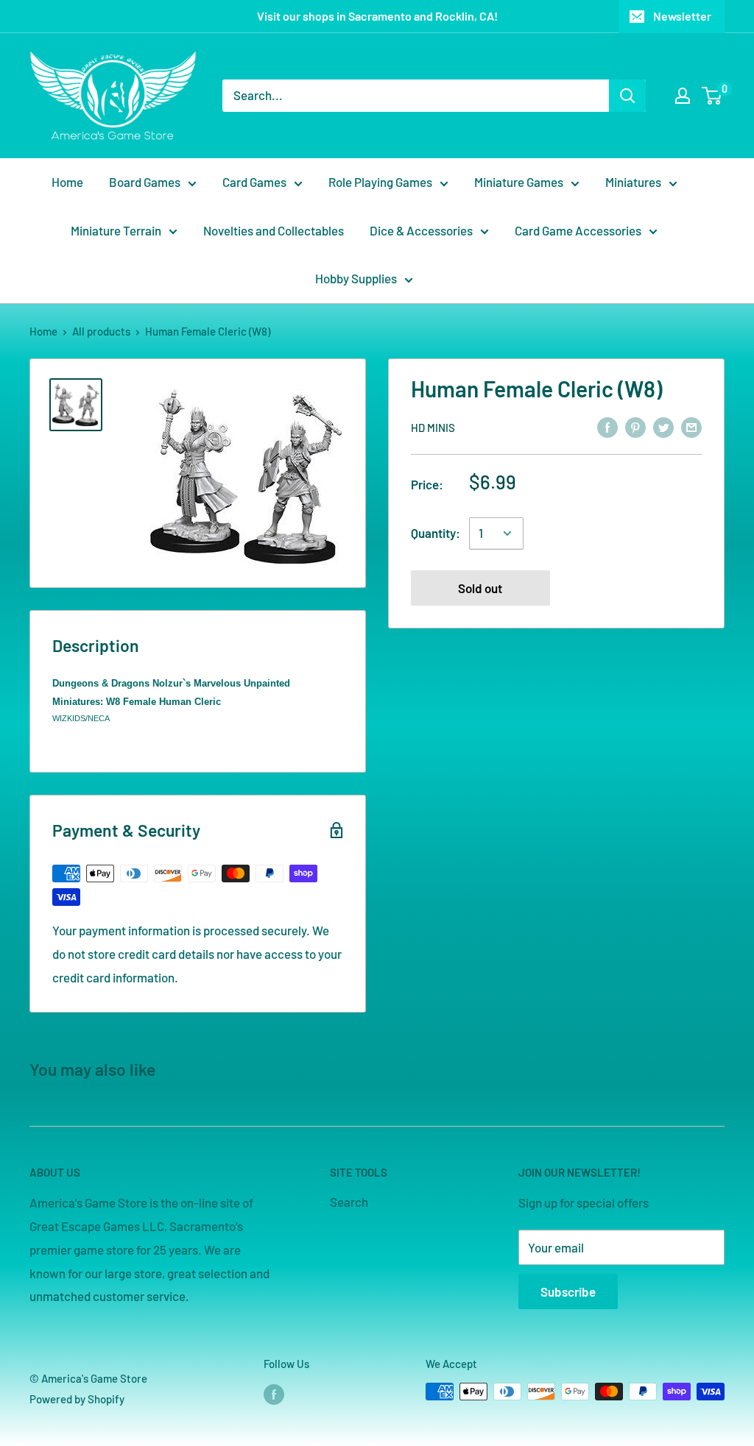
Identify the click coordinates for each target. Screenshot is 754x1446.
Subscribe (568, 1291)
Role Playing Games (380, 181)
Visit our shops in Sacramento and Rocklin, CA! (377, 16)
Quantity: (435, 532)
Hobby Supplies (356, 278)
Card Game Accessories (578, 230)
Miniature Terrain (116, 230)
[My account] (682, 96)
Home (67, 181)
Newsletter (682, 16)
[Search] (627, 95)
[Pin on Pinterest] (635, 426)
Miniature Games (518, 181)
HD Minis (433, 427)
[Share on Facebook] (607, 426)
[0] (712, 95)
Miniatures (633, 181)
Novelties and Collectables (273, 230)
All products (101, 331)
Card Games (254, 181)
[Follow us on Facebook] (274, 1394)
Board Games (144, 181)
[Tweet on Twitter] (663, 426)
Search (349, 1201)
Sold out (480, 588)
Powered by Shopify (76, 1399)
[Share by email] (691, 426)
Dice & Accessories (421, 230)
